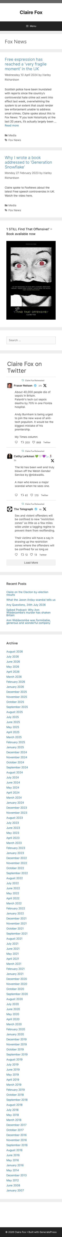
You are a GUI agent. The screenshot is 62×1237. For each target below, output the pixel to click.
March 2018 (13, 1119)
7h (15, 460)
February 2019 (15, 1089)
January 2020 (15, 1034)
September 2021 (17, 933)
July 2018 (12, 1109)
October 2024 (15, 762)
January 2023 (15, 853)
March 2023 (14, 842)
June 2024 (13, 782)
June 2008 (13, 1185)
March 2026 (14, 676)
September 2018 (17, 1099)
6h (40, 509)
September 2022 (17, 873)
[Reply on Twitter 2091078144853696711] (17, 442)
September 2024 (17, 767)
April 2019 (12, 1079)
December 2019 (16, 1039)
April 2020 (13, 1019)
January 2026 (15, 686)
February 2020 (15, 1029)
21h (40, 386)
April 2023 (13, 837)
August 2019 (14, 1059)
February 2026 (15, 681)
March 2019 (13, 1084)
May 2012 (12, 1180)
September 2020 (17, 994)
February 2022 (15, 908)
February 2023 (15, 848)
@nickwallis (36, 474)
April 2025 (12, 732)
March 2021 (13, 963)
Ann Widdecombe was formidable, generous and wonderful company (28, 621)
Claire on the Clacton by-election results (27, 593)
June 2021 (13, 948)
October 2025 (15, 701)
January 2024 (15, 802)
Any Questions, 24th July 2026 (26, 604)
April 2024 (13, 792)
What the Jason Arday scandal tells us (30, 599)
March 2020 (14, 1024)
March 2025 (14, 737)
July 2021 (12, 943)
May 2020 (12, 1014)
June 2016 (13, 1155)
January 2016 (15, 1165)
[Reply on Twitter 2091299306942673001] (17, 495)
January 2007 (15, 1190)
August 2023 (14, 817)
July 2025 (12, 717)
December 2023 (16, 807)
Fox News (14, 140)
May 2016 (12, 1160)
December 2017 (16, 1125)
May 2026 (12, 666)
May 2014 (12, 1170)
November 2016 (16, 1140)
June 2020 (13, 1009)
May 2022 (12, 893)
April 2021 (12, 958)
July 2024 (12, 777)
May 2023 (12, 832)
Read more (12, 125)
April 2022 (12, 898)
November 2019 (16, 1044)
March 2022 (14, 903)
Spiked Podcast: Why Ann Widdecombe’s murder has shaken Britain (28, 612)
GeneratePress (48, 1232)
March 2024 (14, 797)
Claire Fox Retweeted (34, 380)
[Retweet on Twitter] (23, 380)
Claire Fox (31, 12)
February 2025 (15, 742)
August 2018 (14, 1104)
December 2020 (16, 978)
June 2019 (13, 1069)
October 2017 (15, 1130)
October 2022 (15, 868)
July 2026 (12, 656)
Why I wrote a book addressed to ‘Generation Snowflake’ (28, 162)
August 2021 (14, 938)
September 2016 (17, 1145)
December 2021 (16, 918)
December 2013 (16, 1175)
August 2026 (14, 651)
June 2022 (13, 888)
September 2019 (17, 1054)
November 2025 (16, 696)
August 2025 (14, 712)
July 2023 (12, 822)
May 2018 (12, 1114)
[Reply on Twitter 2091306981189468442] (17, 555)
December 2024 (16, 752)
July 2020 (12, 1004)
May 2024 (12, 787)
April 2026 (13, 671)
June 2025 (13, 722)
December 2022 (16, 858)
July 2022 (12, 883)
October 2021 (15, 928)
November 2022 (16, 863)
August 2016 (14, 1150)
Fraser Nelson (23, 385)
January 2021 (15, 973)
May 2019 (12, 1074)
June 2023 (13, 827)
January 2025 (15, 747)
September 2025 (17, 707)
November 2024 (16, 757)
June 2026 (13, 661)
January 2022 (15, 913)
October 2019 (15, 1049)
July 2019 (12, 1064)
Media (12, 135)
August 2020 (14, 999)
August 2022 (14, 878)
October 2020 (15, 989)
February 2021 (15, 968)
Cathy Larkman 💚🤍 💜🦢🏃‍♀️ (33, 456)
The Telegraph (23, 509)
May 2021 (12, 953)
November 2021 (16, 923)
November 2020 (16, 984)
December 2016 (16, 1135)
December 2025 (16, 691)
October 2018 (15, 1094)
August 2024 (14, 772)
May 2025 (12, 727)
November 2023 (16, 812)
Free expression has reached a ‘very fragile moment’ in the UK (26, 64)
